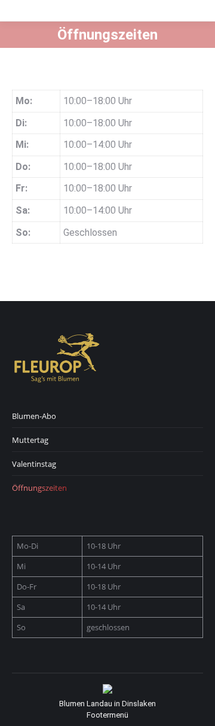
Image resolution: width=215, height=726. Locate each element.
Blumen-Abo (34, 416)
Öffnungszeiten (39, 487)
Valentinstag (34, 463)
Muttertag (30, 440)
